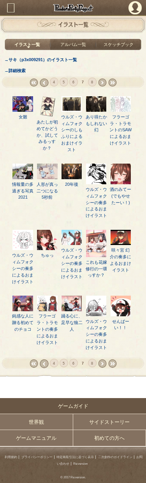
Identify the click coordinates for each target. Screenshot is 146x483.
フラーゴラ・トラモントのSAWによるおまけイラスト (120, 130)
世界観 (36, 422)
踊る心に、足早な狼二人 (72, 322)
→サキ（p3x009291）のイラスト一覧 (40, 59)
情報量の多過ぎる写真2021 (22, 191)
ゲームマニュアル (36, 438)
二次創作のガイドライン (115, 457)
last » (112, 82)
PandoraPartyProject (73, 8)
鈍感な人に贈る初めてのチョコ (22, 322)
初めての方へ (109, 438)
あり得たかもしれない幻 (96, 123)
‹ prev (43, 82)
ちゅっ (47, 255)
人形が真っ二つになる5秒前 (47, 191)
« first (33, 82)
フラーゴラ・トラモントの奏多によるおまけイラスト (47, 329)
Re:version (80, 463)
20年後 (71, 184)
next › (102, 82)
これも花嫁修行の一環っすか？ (96, 269)
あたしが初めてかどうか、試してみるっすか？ (47, 135)
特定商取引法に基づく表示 (75, 457)
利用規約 (11, 457)
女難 (23, 117)
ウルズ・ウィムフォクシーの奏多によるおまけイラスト (96, 202)
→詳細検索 (15, 70)
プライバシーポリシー (37, 457)
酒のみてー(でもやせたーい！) (120, 196)
